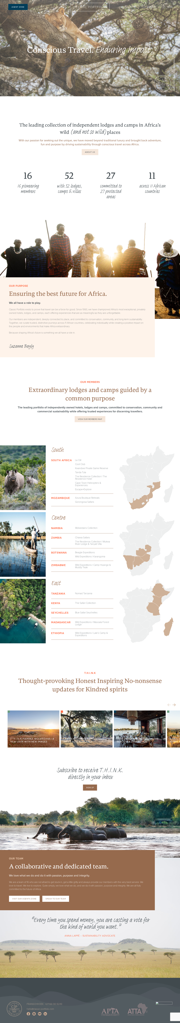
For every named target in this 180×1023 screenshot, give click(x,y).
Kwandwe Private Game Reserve (91, 468)
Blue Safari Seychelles (86, 612)
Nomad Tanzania (83, 593)
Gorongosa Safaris (84, 501)
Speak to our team (56, 899)
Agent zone (18, 7)
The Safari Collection (85, 602)
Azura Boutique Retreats (87, 497)
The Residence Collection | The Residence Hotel (91, 477)
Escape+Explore (83, 489)
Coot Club (80, 464)
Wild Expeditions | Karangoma (90, 556)
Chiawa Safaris (82, 537)
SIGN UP (90, 788)
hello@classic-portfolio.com (40, 1008)
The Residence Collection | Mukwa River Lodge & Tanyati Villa (92, 542)
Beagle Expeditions (85, 552)
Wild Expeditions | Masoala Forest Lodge (92, 623)
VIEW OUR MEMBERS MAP (90, 419)
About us (90, 152)
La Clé (78, 460)
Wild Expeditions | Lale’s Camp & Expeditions (91, 634)
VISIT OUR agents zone (24, 899)
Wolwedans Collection (86, 527)
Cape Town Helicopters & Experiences (88, 484)
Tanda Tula (80, 472)
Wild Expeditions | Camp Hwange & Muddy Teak (93, 566)
